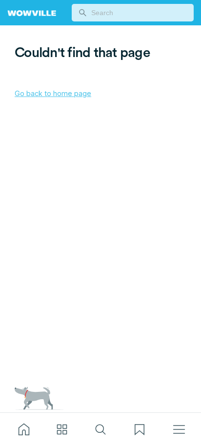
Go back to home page (53, 93)
